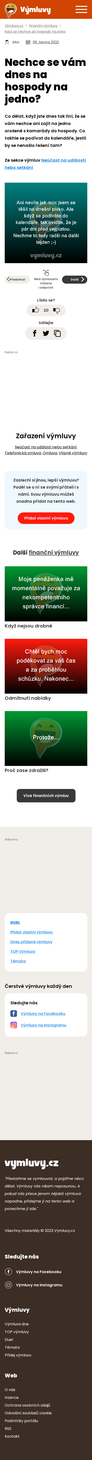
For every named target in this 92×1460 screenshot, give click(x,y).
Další (75, 280)
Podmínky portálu (21, 1421)
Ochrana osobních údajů (27, 1405)
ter (30, 1230)
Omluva (50, 453)
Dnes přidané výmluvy (31, 942)
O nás (10, 1389)
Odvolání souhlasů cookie (28, 1413)
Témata (18, 961)
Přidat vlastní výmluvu (46, 518)
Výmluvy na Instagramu (43, 1025)
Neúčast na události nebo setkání (46, 447)
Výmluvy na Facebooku (43, 1013)
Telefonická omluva (23, 453)
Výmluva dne (17, 1324)
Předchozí (17, 280)
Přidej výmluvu (18, 1355)
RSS (8, 1428)
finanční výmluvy (54, 552)
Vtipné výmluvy (73, 453)
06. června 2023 (46, 42)
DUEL (15, 922)
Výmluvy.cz (64, 1230)
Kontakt (12, 1436)
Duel (9, 1339)
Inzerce (12, 1397)
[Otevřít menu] (81, 9)
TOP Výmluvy (22, 951)
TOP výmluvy (17, 1332)
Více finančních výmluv (46, 795)
